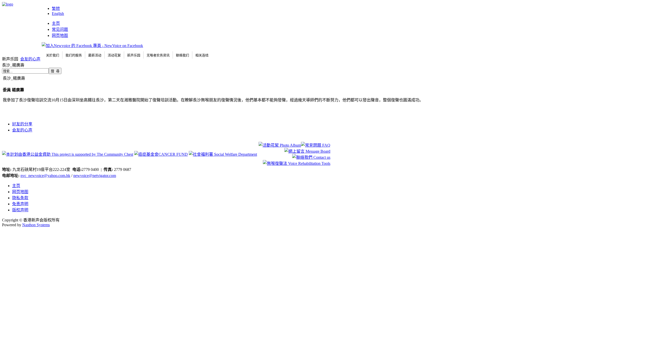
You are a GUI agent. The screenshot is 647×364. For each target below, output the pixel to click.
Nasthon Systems (36, 225)
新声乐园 (133, 55)
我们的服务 (73, 55)
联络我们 (182, 55)
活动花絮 (114, 55)
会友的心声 (30, 59)
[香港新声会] (7, 4)
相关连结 (202, 55)
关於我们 (52, 55)
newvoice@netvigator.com (94, 175)
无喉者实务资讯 (158, 55)
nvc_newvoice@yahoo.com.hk (45, 175)
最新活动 (94, 55)
